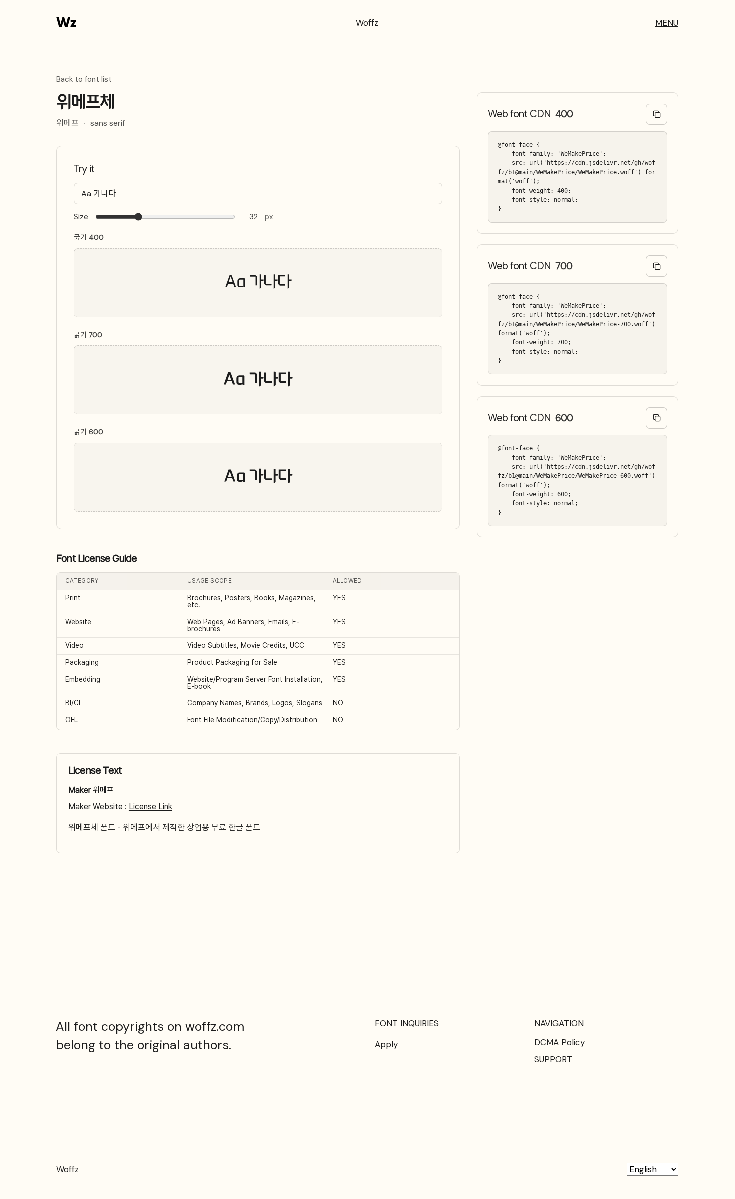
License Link (150, 806)
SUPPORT (553, 1059)
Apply (386, 1044)
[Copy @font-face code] (657, 114)
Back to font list (84, 80)
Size (81, 217)
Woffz (367, 22)
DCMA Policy (559, 1042)
